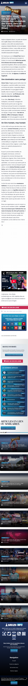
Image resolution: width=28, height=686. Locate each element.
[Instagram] (24, 634)
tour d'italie (19, 311)
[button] (26, 3)
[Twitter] (9, 634)
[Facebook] (4, 634)
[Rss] (19, 634)
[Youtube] (14, 634)
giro (8, 311)
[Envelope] (14, 637)
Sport (8, 12)
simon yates (12, 311)
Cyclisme (5, 12)
